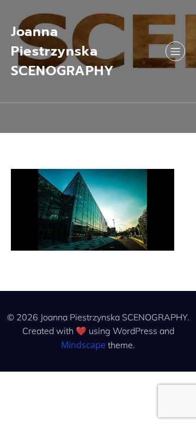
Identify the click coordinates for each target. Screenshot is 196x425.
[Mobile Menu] (175, 51)
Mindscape (83, 345)
